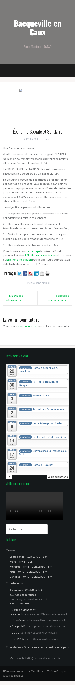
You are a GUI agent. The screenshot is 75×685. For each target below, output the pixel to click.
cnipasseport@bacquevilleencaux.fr (46, 614)
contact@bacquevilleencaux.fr (29, 599)
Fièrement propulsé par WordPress (24, 671)
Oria (59, 671)
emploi (46, 282)
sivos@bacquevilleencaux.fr (43, 638)
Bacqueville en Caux (37, 27)
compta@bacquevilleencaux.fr (47, 626)
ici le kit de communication (41, 255)
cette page (33, 251)
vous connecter (27, 326)
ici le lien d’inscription (19, 259)
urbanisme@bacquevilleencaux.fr (46, 620)
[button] (9, 477)
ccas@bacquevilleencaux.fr (41, 632)
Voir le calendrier (57, 476)
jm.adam (46, 139)
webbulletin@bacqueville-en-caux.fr (38, 658)
